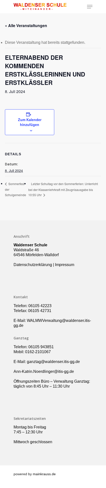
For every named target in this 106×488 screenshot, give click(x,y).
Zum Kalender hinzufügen (29, 122)
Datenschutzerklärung (33, 265)
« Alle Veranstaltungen (26, 25)
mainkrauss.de (44, 474)
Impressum (64, 265)
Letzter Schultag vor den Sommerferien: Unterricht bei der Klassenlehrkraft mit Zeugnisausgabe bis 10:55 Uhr (63, 189)
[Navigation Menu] (89, 6)
